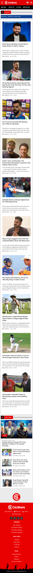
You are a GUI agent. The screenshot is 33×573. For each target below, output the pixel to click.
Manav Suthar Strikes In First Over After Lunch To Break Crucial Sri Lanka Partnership (21, 472)
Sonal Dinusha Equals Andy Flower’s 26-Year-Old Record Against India (21, 451)
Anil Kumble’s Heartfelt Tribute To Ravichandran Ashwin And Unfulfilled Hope (14, 396)
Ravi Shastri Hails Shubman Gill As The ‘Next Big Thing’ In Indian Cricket (15, 279)
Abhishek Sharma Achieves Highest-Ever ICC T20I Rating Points (15, 201)
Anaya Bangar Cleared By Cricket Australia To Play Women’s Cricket (20, 482)
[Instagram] (18, 518)
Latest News (17, 542)
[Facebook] (11, 518)
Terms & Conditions (16, 561)
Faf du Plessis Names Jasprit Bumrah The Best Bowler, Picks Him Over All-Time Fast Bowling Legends (16, 85)
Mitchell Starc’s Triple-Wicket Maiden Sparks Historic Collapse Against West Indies (15, 318)
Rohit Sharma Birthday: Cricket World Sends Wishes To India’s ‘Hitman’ (15, 45)
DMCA (16, 556)
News (19, 16)
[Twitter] (15, 518)
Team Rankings (17, 525)
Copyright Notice (16, 554)
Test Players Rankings (16, 527)
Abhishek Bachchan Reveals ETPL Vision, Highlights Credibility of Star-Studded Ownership (14, 444)
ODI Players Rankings (16, 530)
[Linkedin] (21, 518)
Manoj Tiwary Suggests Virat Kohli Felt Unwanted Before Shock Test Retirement (15, 240)
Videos (15, 16)
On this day (17, 544)
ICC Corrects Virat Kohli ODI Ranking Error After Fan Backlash (14, 123)
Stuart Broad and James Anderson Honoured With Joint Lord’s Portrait (20, 461)
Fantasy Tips (10, 16)
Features (16, 547)
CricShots (6, 56)
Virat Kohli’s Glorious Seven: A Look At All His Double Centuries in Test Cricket (15, 357)
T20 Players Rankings (16, 532)
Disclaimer (16, 559)
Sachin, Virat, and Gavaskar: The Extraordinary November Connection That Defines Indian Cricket (16, 163)
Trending (16, 539)
